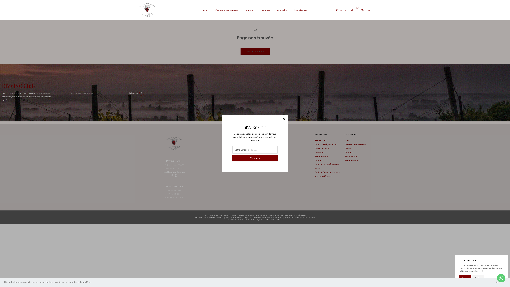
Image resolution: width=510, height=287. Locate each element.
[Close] (284, 119)
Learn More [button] (85, 282)
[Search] (352, 10)
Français (342, 10)
